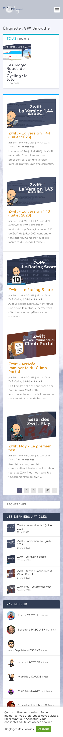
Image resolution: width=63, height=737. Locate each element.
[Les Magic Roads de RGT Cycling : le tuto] (17, 52)
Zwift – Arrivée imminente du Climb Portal (27, 368)
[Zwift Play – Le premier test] (31, 426)
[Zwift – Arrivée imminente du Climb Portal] (31, 344)
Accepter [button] (43, 729)
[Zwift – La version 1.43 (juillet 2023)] (31, 191)
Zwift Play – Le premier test (29, 448)
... (41, 490)
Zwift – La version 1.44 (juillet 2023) (29, 135)
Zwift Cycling (15, 225)
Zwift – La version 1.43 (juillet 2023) (29, 213)
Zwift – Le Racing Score (30, 290)
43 (47, 490)
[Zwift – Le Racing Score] (31, 270)
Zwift (11, 146)
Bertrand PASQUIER (23, 143)
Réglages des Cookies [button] (19, 729)
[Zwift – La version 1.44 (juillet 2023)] (31, 113)
